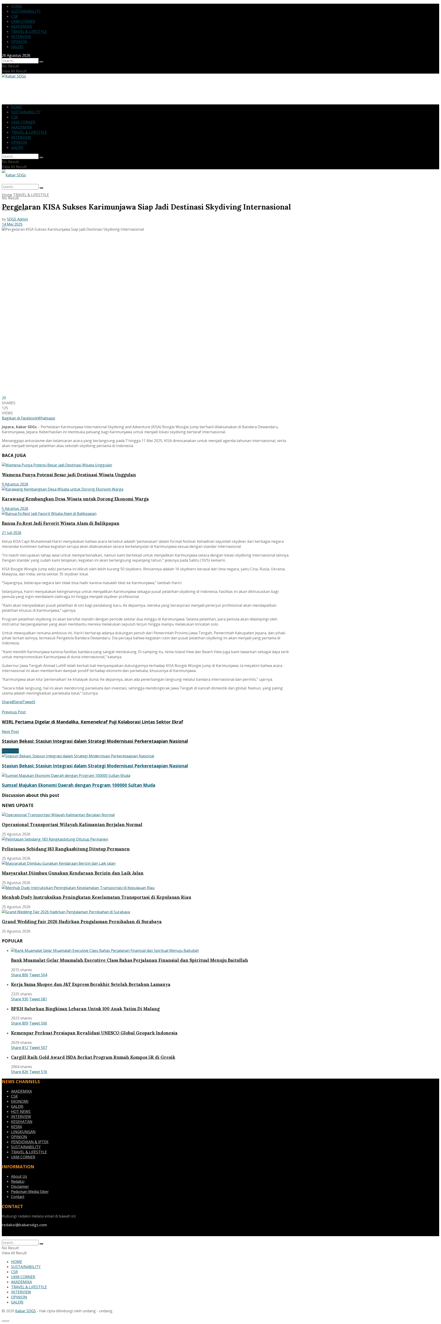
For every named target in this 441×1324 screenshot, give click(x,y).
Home (7, 194)
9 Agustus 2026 (15, 484)
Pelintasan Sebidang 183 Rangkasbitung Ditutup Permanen (66, 849)
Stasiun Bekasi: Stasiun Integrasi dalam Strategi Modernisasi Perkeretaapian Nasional (95, 766)
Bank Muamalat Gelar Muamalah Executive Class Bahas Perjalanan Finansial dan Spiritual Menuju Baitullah (129, 960)
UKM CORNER (23, 21)
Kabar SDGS (25, 1310)
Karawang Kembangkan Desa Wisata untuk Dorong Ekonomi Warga (75, 499)
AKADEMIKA (21, 26)
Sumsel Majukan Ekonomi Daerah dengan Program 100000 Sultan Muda (78, 785)
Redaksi (17, 1181)
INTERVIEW (21, 36)
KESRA (16, 1126)
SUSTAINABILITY (26, 11)
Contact (17, 1196)
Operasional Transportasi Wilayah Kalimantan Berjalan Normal (72, 824)
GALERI (17, 46)
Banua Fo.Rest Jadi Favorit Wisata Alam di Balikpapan (60, 523)
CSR (14, 16)
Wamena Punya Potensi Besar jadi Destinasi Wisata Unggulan (69, 474)
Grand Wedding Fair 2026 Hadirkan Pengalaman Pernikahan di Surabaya (82, 921)
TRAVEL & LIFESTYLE (29, 31)
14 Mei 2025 (12, 224)
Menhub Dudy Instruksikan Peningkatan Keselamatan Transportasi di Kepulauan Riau (96, 897)
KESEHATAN (21, 1121)
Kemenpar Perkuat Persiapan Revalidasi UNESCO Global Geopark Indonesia (94, 1033)
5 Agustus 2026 (15, 508)
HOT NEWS (21, 1111)
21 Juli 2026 (11, 532)
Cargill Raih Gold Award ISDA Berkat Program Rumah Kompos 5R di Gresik (93, 1057)
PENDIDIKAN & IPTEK (29, 1141)
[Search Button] (41, 62)
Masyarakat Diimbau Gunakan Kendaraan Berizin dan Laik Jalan (73, 873)
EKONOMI (19, 1101)
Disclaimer (20, 1186)
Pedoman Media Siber (30, 1191)
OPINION (19, 41)
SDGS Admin (17, 219)
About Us (19, 1176)
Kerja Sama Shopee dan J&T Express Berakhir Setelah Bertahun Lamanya (90, 984)
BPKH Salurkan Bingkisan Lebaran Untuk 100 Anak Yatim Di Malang (85, 1008)
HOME (16, 6)
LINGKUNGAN (23, 1131)
